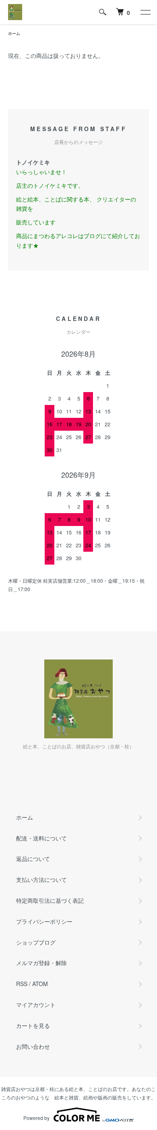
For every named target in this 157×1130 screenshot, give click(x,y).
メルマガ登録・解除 (41, 963)
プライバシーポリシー (44, 921)
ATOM (40, 984)
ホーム (14, 33)
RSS (21, 984)
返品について (33, 859)
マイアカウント (36, 1005)
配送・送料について (41, 838)
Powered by (36, 1117)
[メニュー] (145, 12)
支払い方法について (41, 879)
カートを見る (33, 1025)
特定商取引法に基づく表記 (50, 900)
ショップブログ (36, 942)
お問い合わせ (33, 1046)
